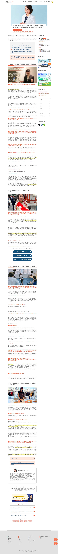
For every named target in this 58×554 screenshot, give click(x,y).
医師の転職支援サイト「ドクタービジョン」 (45, 536)
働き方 (19, 537)
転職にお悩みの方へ (47, 1)
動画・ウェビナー (35, 1)
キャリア (41, 103)
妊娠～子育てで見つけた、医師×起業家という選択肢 (20, 49)
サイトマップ (30, 536)
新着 (19, 536)
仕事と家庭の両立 (17, 31)
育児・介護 (31, 31)
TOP (23, 1)
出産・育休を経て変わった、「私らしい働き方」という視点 (21, 47)
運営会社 (29, 538)
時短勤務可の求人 (22, 251)
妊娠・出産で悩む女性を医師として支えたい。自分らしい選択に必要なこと (22, 52)
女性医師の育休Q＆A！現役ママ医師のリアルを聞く (18, 515)
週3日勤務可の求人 (22, 255)
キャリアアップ (46, 93)
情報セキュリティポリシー (31, 539)
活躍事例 (26, 31)
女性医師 (22, 31)
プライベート (41, 113)
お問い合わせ (30, 537)
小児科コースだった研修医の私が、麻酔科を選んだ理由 (20, 45)
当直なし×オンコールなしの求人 (22, 259)
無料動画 (55, 544)
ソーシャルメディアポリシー (31, 540)
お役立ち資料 (30, 1)
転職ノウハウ (20, 539)
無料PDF (55, 540)
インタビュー (41, 1)
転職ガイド (41, 537)
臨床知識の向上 (40, 93)
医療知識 (41, 108)
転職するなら (44, 95)
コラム (26, 1)
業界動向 (20, 540)
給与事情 (39, 95)
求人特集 (41, 538)
